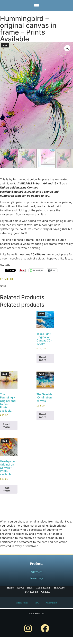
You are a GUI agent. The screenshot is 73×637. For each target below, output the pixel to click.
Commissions (43, 587)
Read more (42, 358)
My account (31, 591)
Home (10, 587)
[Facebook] (45, 628)
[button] (36, 5)
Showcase (59, 587)
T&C (37, 603)
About (20, 587)
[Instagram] (28, 628)
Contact (45, 591)
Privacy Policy (51, 603)
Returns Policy (22, 603)
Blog (29, 587)
